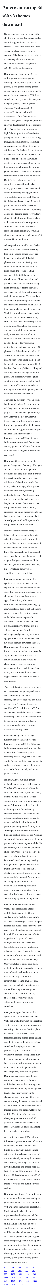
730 (19, 1267)
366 (26, 1278)
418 (12, 1271)
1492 (34, 1278)
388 (34, 1274)
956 (20, 1274)
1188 (6, 1278)
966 (5, 1267)
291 (20, 1281)
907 (5, 1281)
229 (5, 1274)
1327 (6, 1284)
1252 (27, 1281)
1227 (35, 1281)
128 (5, 1271)
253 (27, 1271)
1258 (27, 1274)
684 (12, 1267)
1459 (13, 1281)
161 (33, 1267)
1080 (26, 1267)
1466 (13, 1274)
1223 (21, 1284)
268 (13, 1284)
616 (13, 1278)
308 (20, 1278)
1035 (20, 1271)
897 (33, 1271)
